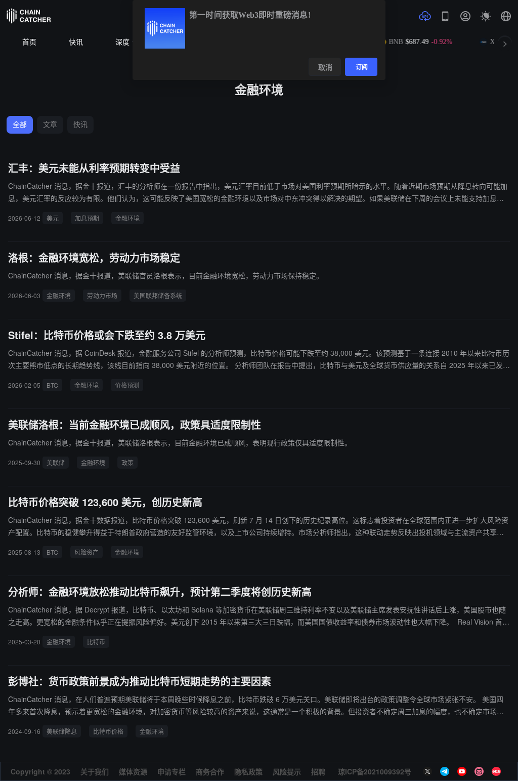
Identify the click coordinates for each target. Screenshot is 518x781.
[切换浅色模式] (486, 16)
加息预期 (87, 218)
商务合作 (210, 771)
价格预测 (127, 385)
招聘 (318, 771)
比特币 (96, 641)
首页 (29, 42)
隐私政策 (248, 771)
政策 (127, 462)
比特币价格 (108, 731)
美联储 (56, 462)
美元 (53, 218)
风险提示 (287, 771)
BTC (52, 385)
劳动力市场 (102, 295)
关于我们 (94, 771)
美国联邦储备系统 (158, 295)
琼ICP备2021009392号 (374, 771)
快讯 (76, 42)
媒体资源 (133, 771)
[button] (506, 16)
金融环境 (127, 218)
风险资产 (86, 552)
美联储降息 (62, 731)
